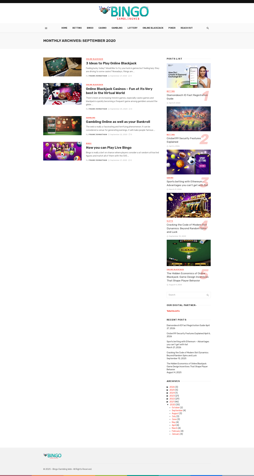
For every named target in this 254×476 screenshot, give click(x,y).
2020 (172, 404)
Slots (170, 221)
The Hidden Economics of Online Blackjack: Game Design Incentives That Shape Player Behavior (188, 277)
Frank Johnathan (98, 76)
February (176, 431)
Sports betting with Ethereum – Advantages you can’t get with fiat (187, 183)
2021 (171, 401)
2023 (172, 396)
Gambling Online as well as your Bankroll (118, 122)
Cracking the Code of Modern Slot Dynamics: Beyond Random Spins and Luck (187, 228)
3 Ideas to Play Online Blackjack (111, 63)
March (175, 428)
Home (64, 28)
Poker (172, 28)
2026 (172, 387)
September (177, 410)
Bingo (90, 28)
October (176, 407)
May (174, 422)
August (175, 413)
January (176, 434)
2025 (172, 390)
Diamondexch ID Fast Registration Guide (187, 97)
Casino (102, 28)
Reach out (187, 28)
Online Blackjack (153, 28)
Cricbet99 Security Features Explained (184, 140)
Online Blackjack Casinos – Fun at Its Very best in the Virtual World (119, 91)
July (174, 416)
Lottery (132, 28)
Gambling (117, 28)
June (174, 419)
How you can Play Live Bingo (109, 147)
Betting (77, 28)
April (174, 425)
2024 (172, 393)
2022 (172, 399)
